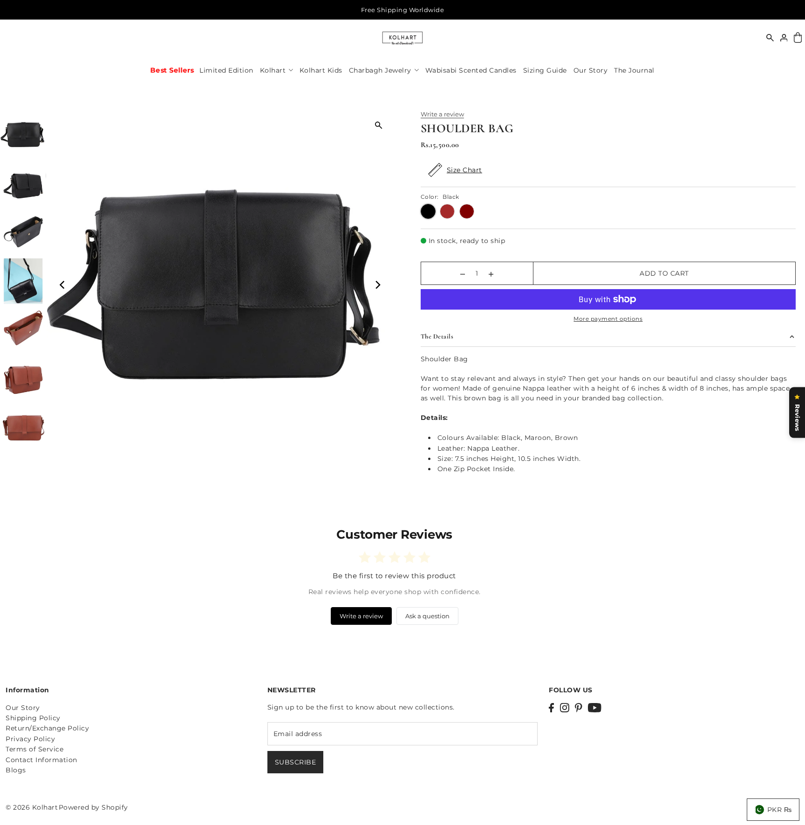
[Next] (377, 284)
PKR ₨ (779, 809)
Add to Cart (664, 273)
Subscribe (295, 762)
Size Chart (464, 170)
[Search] (770, 37)
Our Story (23, 707)
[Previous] (63, 284)
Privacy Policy (30, 739)
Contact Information (41, 760)
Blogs (16, 770)
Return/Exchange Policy (47, 728)
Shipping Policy (33, 718)
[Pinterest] (578, 707)
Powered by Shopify (93, 807)
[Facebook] (551, 707)
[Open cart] (798, 37)
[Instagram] (564, 707)
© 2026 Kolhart (32, 807)
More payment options (607, 318)
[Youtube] (594, 707)
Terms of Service (34, 749)
